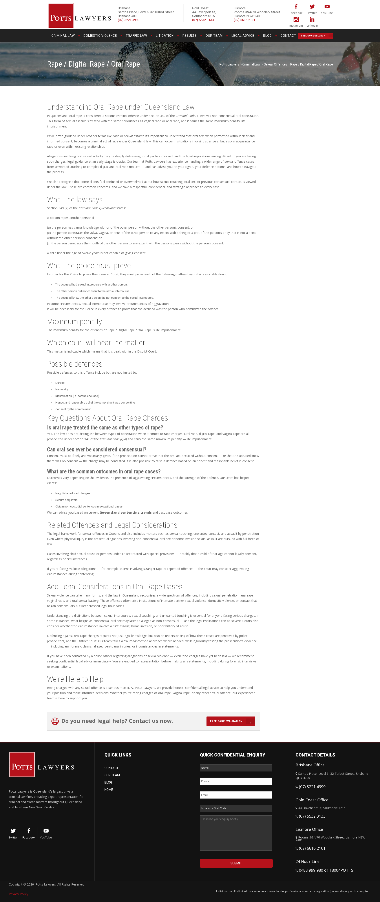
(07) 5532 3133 (203, 20)
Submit (236, 863)
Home (108, 789)
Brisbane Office (310, 764)
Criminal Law (251, 64)
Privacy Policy (18, 894)
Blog (108, 782)
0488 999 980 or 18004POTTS (326, 870)
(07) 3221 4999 (128, 20)
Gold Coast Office (312, 799)
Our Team (112, 775)
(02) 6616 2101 (244, 20)
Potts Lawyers (229, 64)
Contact (111, 768)
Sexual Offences (275, 64)
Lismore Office (309, 829)
